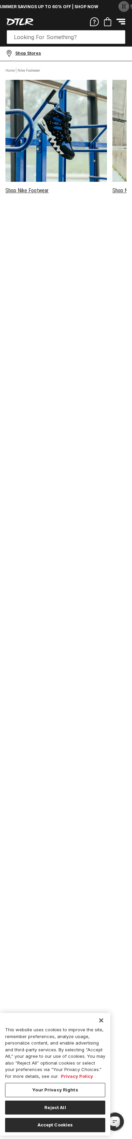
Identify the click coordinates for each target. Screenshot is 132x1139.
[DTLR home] (20, 21)
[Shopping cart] (107, 21)
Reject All (55, 1107)
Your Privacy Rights (55, 1089)
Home (10, 70)
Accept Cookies (55, 1124)
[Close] (101, 1020)
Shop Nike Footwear (27, 190)
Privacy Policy (77, 1076)
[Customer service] (94, 21)
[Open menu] (120, 21)
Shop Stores (28, 53)
